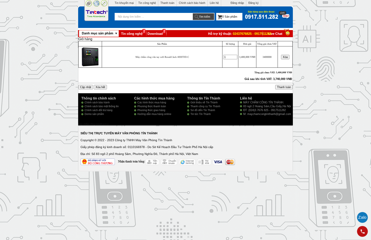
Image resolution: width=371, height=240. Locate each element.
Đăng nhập (237, 3)
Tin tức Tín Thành (200, 114)
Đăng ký (253, 3)
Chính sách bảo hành (192, 3)
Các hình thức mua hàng (151, 102)
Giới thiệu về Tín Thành (204, 102)
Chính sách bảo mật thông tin (102, 106)
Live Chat (275, 33)
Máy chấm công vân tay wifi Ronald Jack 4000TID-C (162, 57)
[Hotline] (362, 231)
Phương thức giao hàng (151, 110)
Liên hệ (214, 3)
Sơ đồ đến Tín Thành (202, 110)
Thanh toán (167, 3)
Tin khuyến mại (124, 3)
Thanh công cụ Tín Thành (205, 106)
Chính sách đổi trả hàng (99, 110)
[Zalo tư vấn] (362, 217)
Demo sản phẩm (94, 114)
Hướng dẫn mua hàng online (154, 114)
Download (155, 33)
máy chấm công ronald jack (93, 124)
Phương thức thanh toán (151, 106)
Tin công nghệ (147, 3)
